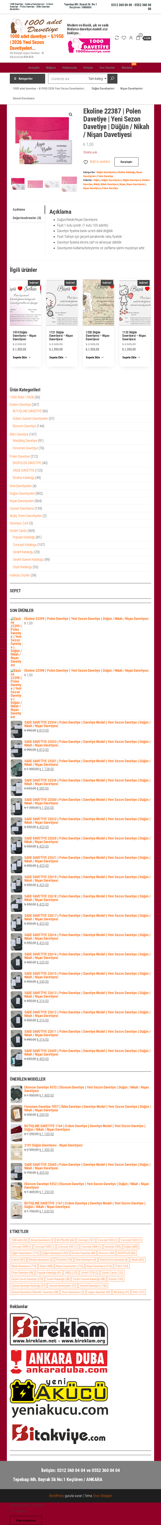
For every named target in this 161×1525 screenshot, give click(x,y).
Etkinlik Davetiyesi (41, 1259)
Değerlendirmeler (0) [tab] (27, 218)
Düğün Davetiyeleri (103, 88)
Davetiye (113, 1246)
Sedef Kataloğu (58, 1279)
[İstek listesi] (123, 38)
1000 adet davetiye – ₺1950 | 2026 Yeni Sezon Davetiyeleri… (36, 42)
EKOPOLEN (126, 1253)
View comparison (26, 1520)
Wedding (121, 1292)
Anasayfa (33, 67)
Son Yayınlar (107, 67)
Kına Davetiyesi (86, 1259)
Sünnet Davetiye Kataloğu (28, 1285)
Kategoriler (26, 78)
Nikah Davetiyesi (109, 184)
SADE (71, 1272)
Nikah (97, 184)
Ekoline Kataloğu (126, 172)
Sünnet (115, 1279)
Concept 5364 (91, 1246)
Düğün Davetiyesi (132, 180)
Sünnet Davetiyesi (24, 98)
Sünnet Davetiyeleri (62, 1285)
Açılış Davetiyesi (42, 1240)
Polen (121, 1266)
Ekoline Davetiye (83, 1253)
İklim (139, 1292)
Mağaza (51, 67)
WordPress (56, 1496)
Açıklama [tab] (19, 209)
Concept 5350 (44, 1246)
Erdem (18, 1259)
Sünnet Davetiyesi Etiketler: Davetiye (34, 1292)
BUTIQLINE (65, 1240)
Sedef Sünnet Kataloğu (89, 1279)
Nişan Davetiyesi (92, 188)
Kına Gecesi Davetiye (114, 1259)
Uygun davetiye (99, 1292)
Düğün (96, 180)
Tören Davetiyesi (72, 1292)
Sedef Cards (112, 1272)
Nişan (122, 184)
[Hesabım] (131, 38)
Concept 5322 (107, 1240)
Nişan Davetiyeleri (131, 88)
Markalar (129, 66)
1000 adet (19, 1240)
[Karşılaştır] (116, 38)
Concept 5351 (68, 1246)
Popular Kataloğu (49, 1272)
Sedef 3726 (89, 1272)
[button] (70, 114)
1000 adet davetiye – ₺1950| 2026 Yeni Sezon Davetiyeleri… (49, 88)
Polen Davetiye (105, 176)
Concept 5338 (21, 1246)
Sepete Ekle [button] (20, 357)
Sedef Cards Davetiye (27, 1279)
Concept (86, 1240)
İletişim (88, 67)
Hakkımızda (69, 67)
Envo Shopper (102, 1496)
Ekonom (106, 1253)
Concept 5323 (131, 1240)
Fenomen (64, 1259)
